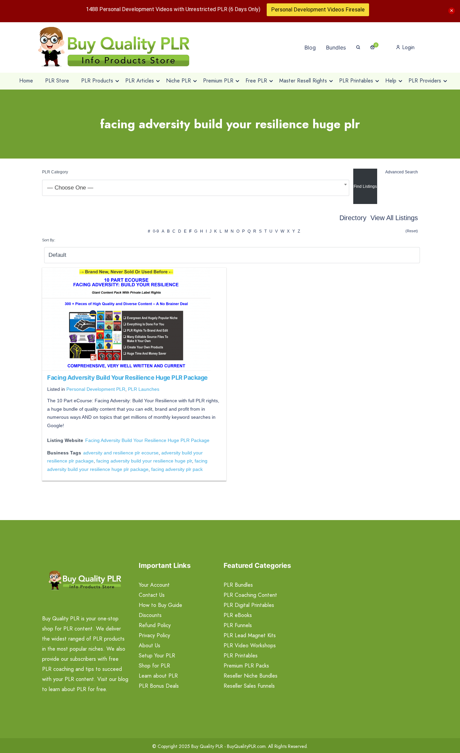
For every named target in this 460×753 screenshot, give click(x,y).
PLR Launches (143, 389)
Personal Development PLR (95, 389)
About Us (149, 645)
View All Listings (394, 217)
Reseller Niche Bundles (250, 676)
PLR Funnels (238, 625)
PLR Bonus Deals (159, 686)
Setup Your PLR (157, 655)
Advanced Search (401, 172)
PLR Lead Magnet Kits (250, 635)
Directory (352, 217)
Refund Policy (155, 625)
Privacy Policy (154, 635)
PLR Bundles (238, 585)
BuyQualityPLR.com (246, 746)
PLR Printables (241, 655)
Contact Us (152, 595)
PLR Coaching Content (250, 595)
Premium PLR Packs (246, 666)
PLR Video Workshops (250, 645)
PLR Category (55, 172)
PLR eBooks (238, 615)
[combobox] (195, 188)
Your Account (154, 585)
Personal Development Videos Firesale (318, 9)
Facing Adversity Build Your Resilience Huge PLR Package (127, 377)
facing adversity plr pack (177, 469)
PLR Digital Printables (249, 605)
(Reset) (411, 231)
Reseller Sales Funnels (249, 686)
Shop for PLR (154, 666)
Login (407, 47)
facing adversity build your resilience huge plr (144, 461)
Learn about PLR (158, 676)
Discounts (150, 615)
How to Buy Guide (160, 605)
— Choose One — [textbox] (70, 187)
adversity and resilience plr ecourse (121, 452)
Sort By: (48, 240)
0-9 (156, 231)
